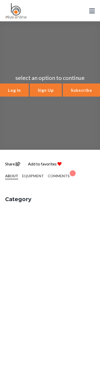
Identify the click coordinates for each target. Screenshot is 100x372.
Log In (14, 90)
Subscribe (81, 90)
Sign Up (46, 90)
